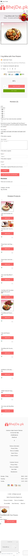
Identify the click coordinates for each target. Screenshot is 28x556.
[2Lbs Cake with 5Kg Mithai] (7, 401)
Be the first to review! (10, 174)
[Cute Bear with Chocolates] (7, 285)
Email (2, 161)
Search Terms (14, 453)
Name (2, 153)
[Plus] (7, 85)
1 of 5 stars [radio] (3, 131)
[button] (7, 218)
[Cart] (27, 11)
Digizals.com (19, 497)
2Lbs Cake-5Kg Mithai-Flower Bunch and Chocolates (7, 274)
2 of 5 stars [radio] (8, 131)
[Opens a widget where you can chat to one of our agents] (10, 547)
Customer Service (14, 462)
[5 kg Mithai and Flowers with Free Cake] (7, 305)
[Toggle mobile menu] (1, 4)
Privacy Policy (14, 448)
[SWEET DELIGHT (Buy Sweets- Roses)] (7, 383)
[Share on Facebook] (10, 68)
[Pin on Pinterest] (12, 68)
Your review (4, 139)
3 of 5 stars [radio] (14, 131)
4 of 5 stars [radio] (20, 131)
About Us (23, 503)
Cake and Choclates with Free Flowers (7, 213)
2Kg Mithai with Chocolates (7, 348)
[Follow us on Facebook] (14, 440)
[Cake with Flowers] (7, 325)
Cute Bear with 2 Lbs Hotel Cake (7, 228)
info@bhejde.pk (14, 435)
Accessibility (7, 503)
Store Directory (15, 503)
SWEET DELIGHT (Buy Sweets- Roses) (7, 390)
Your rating (3, 129)
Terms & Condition (14, 450)
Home (5, 18)
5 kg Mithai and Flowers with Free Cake (7, 313)
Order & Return (14, 455)
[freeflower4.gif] (14, 33)
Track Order (5, 1)
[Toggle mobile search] (2, 4)
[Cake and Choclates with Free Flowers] (7, 206)
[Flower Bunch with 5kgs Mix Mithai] (7, 239)
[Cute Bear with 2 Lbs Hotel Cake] (7, 224)
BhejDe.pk (14, 437)
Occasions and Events (13, 18)
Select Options (3, 519)
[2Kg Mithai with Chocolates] (7, 343)
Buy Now (14, 90)
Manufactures (14, 471)
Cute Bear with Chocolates (7, 290)
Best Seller (14, 469)
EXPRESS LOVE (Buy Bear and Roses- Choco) (7, 369)
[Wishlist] (2, 24)
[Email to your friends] (15, 68)
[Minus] (7, 87)
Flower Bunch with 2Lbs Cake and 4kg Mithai (7, 259)
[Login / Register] (24, 11)
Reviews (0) (14, 101)
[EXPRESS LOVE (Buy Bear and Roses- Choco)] (7, 362)
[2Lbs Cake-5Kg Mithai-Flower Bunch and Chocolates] (7, 270)
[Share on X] (7, 68)
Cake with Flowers (5, 333)
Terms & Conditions (19, 500)
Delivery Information (14, 446)
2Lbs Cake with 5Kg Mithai (7, 406)
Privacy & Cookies (8, 500)
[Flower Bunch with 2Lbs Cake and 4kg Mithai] (7, 254)
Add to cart (16, 86)
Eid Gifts (22, 18)
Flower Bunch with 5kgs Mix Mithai (7, 244)
